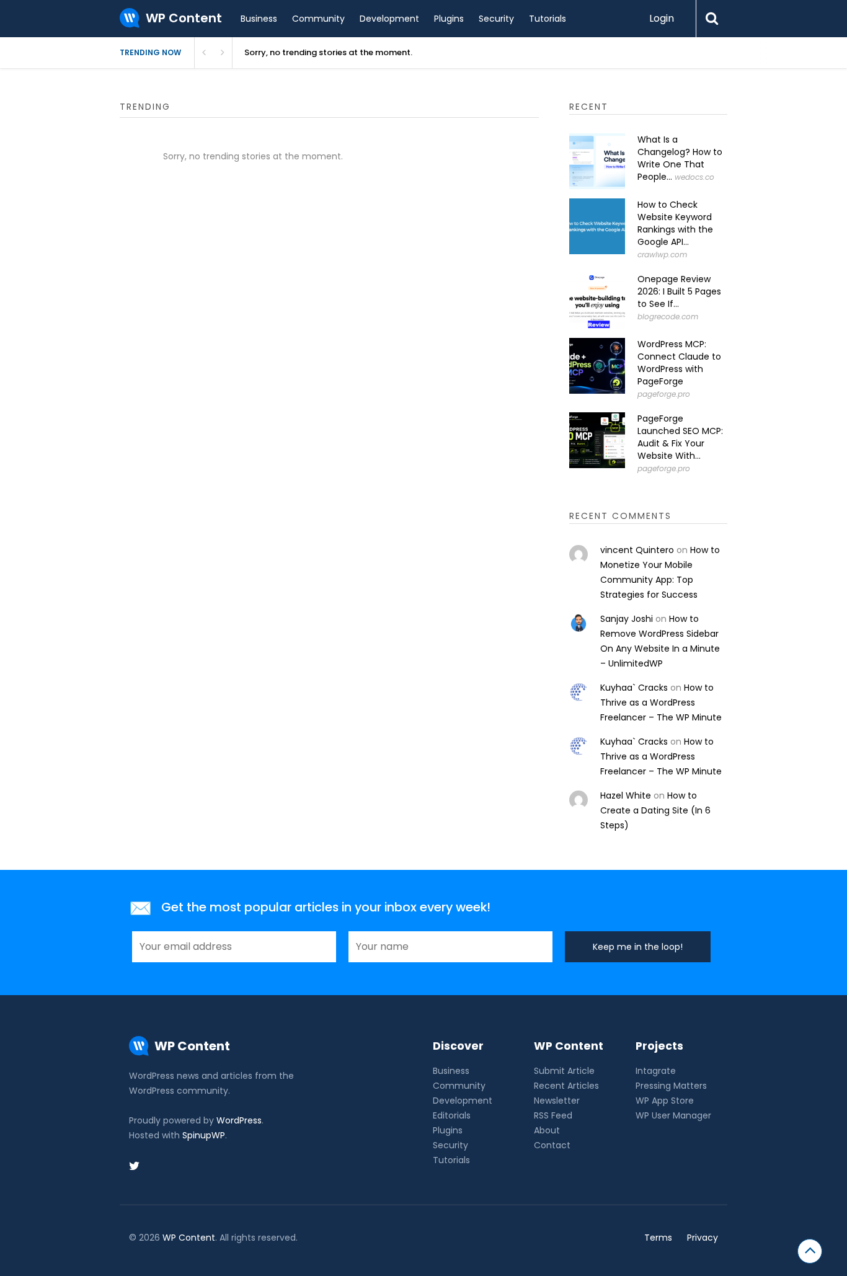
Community (318, 18)
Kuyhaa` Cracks (634, 687)
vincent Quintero (637, 550)
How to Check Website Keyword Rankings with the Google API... (675, 223)
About (547, 1130)
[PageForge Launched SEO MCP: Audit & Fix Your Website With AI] (597, 440)
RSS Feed (553, 1115)
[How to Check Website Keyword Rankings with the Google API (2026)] (597, 226)
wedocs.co (694, 177)
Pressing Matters (671, 1085)
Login (661, 18)
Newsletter (557, 1100)
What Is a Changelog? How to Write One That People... (679, 158)
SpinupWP (203, 1135)
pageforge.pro (663, 394)
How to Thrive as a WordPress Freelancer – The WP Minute (661, 702)
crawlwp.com (662, 254)
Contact (552, 1145)
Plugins (449, 18)
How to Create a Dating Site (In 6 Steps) (655, 810)
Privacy (702, 1237)
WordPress (239, 1120)
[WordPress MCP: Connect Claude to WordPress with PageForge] (597, 366)
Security (496, 18)
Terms (658, 1237)
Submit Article (564, 1071)
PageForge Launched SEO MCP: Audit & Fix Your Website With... (680, 437)
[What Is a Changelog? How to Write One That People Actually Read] (597, 161)
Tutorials (547, 18)
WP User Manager (673, 1115)
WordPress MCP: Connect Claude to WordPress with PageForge (679, 363)
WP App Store (665, 1100)
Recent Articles (566, 1085)
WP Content (188, 1237)
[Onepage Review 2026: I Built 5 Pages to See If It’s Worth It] (597, 301)
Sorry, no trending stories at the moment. (328, 52)
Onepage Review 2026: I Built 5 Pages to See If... (679, 291)
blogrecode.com (667, 316)
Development (389, 18)
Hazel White (625, 795)
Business (259, 18)
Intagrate (656, 1071)
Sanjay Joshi (626, 619)
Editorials (452, 1115)
